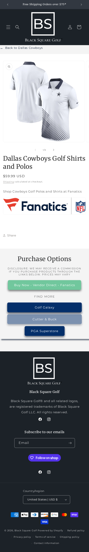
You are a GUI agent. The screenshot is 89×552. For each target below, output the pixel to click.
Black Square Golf (25, 530)
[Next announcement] (81, 4)
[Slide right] (53, 149)
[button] (8, 27)
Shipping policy (69, 536)
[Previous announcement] (7, 4)
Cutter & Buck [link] (44, 319)
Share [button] (11, 235)
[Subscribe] (70, 443)
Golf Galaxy (44, 307)
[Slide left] (35, 149)
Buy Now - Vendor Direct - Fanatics (44, 285)
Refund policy (76, 530)
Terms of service (45, 536)
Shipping (8, 181)
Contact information (46, 543)
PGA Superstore (44, 331)
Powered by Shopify (50, 530)
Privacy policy (22, 536)
